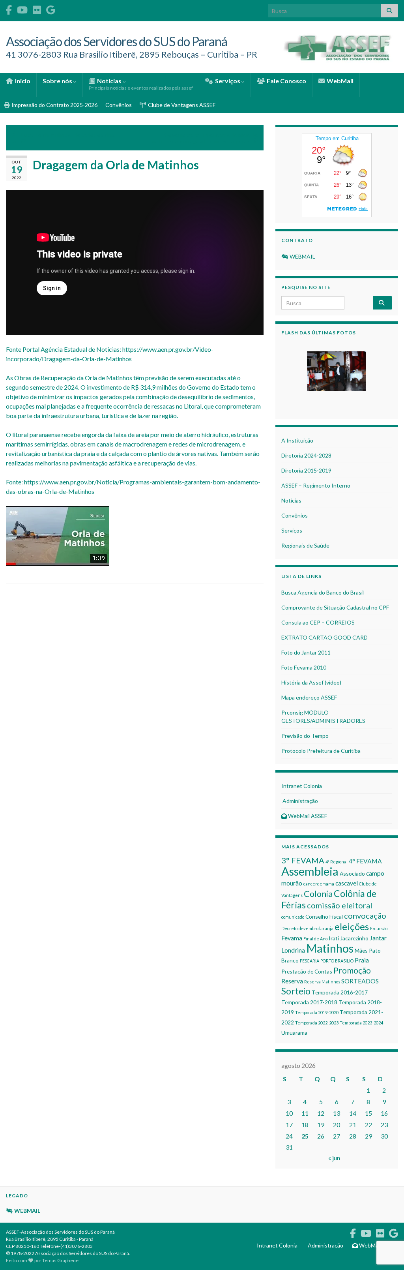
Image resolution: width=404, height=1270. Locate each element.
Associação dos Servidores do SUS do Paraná (116, 41)
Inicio (22, 80)
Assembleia (310, 871)
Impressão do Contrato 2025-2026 (53, 104)
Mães (361, 950)
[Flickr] (37, 8)
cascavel (346, 883)
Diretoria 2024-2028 (306, 455)
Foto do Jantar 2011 (306, 652)
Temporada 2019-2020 (317, 1012)
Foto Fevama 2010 (303, 667)
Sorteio (295, 991)
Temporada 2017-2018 (309, 1002)
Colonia (318, 894)
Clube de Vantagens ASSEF (181, 104)
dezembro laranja (316, 928)
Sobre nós (58, 80)
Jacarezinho (354, 938)
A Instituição (297, 440)
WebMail (339, 80)
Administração (299, 800)
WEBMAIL (301, 256)
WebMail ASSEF (307, 815)
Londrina (293, 950)
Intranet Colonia (301, 785)
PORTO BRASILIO (337, 960)
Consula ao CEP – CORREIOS (318, 622)
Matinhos (330, 948)
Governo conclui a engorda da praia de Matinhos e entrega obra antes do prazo (204, 137)
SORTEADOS (360, 981)
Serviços (227, 80)
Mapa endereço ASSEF (309, 697)
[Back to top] (386, 1223)
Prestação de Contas (306, 971)
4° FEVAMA (365, 861)
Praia (362, 960)
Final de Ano (315, 938)
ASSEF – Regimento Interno (315, 485)
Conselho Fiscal (324, 916)
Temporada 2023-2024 (361, 1022)
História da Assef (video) (311, 682)
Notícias (141, 84)
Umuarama (294, 1032)
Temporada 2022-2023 (317, 1022)
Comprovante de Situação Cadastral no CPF (335, 607)
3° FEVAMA (302, 860)
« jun (334, 1157)
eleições (352, 926)
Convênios (118, 104)
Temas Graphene (60, 1260)
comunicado (292, 916)
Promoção (352, 970)
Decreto (289, 928)
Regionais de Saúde (305, 545)
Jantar (378, 938)
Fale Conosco (286, 80)
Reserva (292, 981)
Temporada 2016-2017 (340, 992)
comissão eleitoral (339, 905)
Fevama (291, 938)
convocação (365, 915)
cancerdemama (318, 883)
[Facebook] (9, 8)
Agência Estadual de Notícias (80, 349)
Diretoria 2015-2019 (306, 470)
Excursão (378, 928)
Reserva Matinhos (322, 981)
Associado (352, 873)
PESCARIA (309, 960)
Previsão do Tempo (305, 735)
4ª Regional (336, 861)
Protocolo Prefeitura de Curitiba (321, 750)
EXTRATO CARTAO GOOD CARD (324, 637)
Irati (334, 938)
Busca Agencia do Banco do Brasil (322, 592)
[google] (50, 8)
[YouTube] (22, 8)
